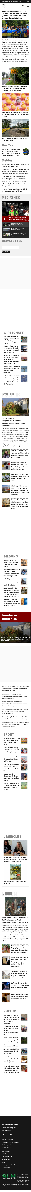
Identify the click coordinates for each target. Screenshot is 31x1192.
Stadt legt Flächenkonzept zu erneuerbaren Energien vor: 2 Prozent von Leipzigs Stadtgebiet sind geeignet (15, 724)
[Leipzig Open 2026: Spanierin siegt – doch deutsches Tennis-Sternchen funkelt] (23, 777)
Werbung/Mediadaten (8, 1145)
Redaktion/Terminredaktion (10, 1142)
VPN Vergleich (6, 1154)
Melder (7, 160)
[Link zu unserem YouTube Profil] (11, 1134)
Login (28, 1)
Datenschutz (6, 1168)
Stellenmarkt (14, 1)
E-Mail (4, 245)
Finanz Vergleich (7, 1156)
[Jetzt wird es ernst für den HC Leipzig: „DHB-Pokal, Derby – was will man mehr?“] (23, 742)
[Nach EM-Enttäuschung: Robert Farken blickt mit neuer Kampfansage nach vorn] (23, 751)
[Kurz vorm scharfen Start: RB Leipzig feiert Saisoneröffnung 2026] (23, 759)
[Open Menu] (28, 6)
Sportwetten (6, 1159)
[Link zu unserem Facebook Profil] (4, 1134)
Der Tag (8, 145)
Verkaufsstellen (6, 1148)
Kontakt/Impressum (8, 1139)
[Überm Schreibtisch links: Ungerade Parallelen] (15, 872)
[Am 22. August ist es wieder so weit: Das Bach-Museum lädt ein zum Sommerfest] (23, 1060)
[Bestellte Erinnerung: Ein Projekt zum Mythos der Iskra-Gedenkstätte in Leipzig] (23, 563)
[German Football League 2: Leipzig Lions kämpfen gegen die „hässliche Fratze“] (23, 786)
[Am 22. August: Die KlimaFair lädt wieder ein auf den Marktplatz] (23, 1051)
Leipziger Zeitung (6, 1)
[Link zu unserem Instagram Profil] (7, 1134)
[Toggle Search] (23, 6)
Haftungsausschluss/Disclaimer (11, 1165)
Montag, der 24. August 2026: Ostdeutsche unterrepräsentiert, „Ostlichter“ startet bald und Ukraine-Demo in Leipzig (15, 688)
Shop (20, 1)
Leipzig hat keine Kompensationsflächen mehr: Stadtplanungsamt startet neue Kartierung (14, 696)
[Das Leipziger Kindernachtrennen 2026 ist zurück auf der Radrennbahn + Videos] (23, 768)
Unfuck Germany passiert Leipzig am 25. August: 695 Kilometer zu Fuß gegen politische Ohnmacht (15, 711)
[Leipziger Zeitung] (4, 6)
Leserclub (12, 836)
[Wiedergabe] (15, 208)
